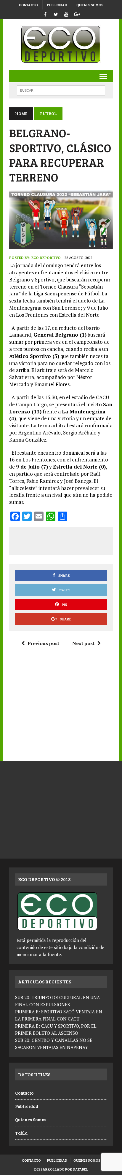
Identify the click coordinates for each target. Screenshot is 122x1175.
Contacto (28, 4)
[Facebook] (45, 13)
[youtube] (66, 13)
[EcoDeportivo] (61, 44)
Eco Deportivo (46, 257)
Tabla (21, 1133)
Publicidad (57, 4)
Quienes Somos (89, 4)
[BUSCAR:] (61, 90)
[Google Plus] (77, 13)
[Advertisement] (68, 539)
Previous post (43, 643)
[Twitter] (55, 13)
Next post (83, 643)
